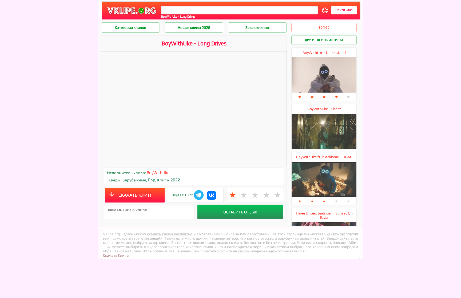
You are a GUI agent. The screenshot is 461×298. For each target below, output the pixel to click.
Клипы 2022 (168, 180)
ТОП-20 (324, 27)
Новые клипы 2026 (194, 27)
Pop (151, 180)
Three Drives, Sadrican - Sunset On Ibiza (324, 215)
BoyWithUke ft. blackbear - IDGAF (324, 157)
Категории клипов (130, 27)
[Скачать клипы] (131, 14)
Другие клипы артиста (324, 40)
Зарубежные (134, 180)
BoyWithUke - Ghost (324, 109)
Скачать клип (134, 195)
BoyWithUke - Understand (324, 52)
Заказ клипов (257, 27)
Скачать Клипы (116, 255)
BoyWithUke (158, 172)
